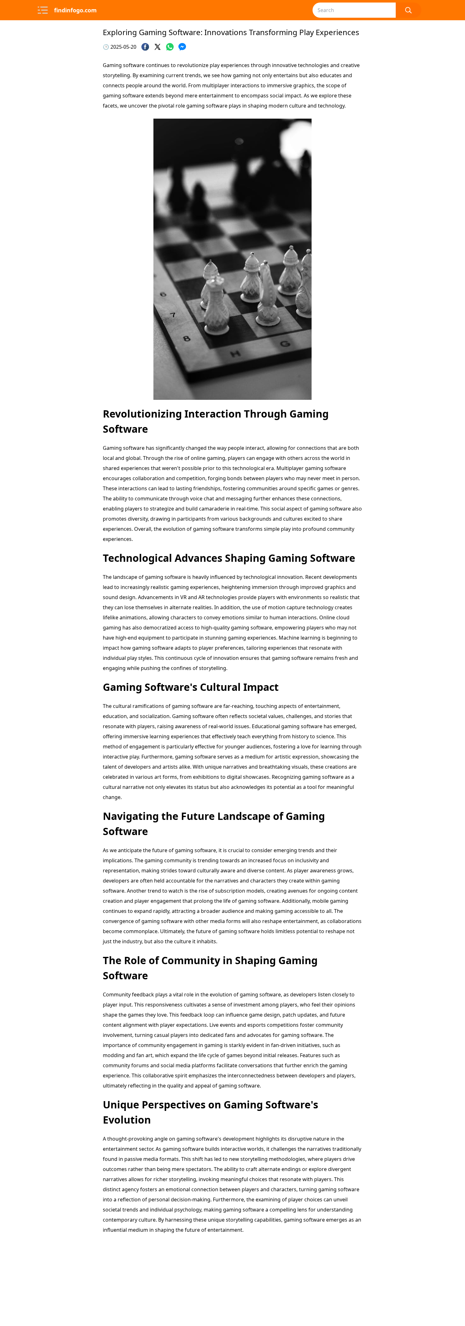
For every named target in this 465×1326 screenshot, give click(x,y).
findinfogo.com (75, 10)
